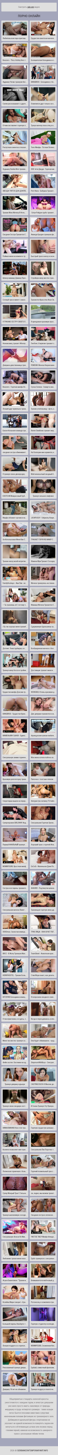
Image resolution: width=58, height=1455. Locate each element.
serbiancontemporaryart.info (32, 1450)
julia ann (30, 7)
